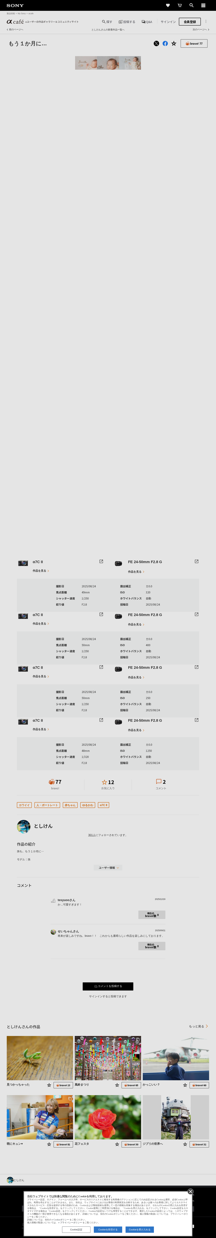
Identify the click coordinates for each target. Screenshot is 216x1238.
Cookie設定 (76, 1229)
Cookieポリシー (61, 1220)
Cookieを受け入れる (140, 1229)
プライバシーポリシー (71, 1222)
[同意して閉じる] (190, 1191)
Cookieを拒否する (108, 1229)
